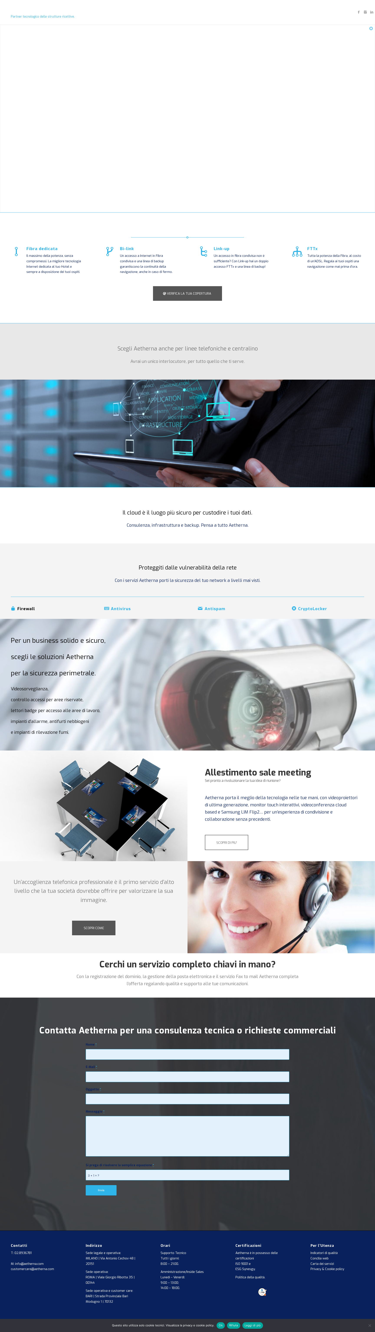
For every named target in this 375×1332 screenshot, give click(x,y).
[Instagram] (365, 12)
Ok (221, 1325)
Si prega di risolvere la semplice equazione (120, 1165)
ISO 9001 (241, 1264)
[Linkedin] (371, 12)
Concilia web (320, 1258)
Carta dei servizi (322, 1264)
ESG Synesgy (245, 1269)
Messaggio (95, 1111)
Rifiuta (233, 1325)
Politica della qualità (250, 1277)
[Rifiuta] (369, 1325)
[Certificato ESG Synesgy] (262, 1295)
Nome (91, 1045)
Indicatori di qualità (324, 1253)
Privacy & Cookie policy (327, 1269)
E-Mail (91, 1067)
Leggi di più (253, 1325)
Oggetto (93, 1089)
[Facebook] (358, 12)
